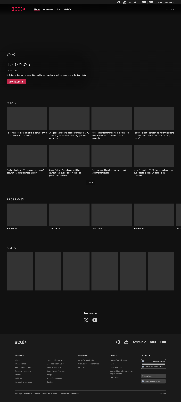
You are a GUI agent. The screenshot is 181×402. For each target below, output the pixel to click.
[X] (86, 320)
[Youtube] (94, 320)
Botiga (159, 2)
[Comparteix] (14, 55)
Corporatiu (169, 2)
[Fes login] (172, 8)
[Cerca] (168, 8)
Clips (10, 103)
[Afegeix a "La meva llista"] (9, 55)
